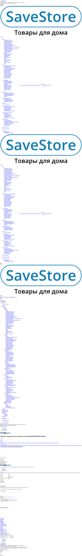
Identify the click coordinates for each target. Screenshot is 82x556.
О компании (6, 414)
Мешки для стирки (55, 445)
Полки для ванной (21, 445)
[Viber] (6, 433)
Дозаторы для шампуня (48, 445)
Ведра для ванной (60, 445)
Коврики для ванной (7, 446)
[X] (5, 433)
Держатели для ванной (75, 445)
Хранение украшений (54, 442)
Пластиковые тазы (14, 446)
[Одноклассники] (2, 433)
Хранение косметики (9, 370)
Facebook (4, 428)
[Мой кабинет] (0, 263)
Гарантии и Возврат (3, 525)
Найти (1, 551)
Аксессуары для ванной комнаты (29, 445)
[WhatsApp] (7, 433)
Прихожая (7, 363)
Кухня (7, 310)
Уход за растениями (9, 379)
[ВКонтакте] (1, 433)
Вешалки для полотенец (67, 445)
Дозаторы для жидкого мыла (39, 445)
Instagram (4, 430)
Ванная (7, 336)
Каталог (5, 308)
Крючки (7, 376)
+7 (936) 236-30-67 (3, 0)
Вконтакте (5, 429)
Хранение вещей (9, 351)
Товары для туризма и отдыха (11, 387)
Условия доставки (3, 524)
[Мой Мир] (3, 433)
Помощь (1, 523)
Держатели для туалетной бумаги (5, 445)
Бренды (1, 520)
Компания (2, 518)
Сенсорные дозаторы (14, 445)
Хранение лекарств (47, 442)
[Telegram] (10, 433)
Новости (1, 519)
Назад (5, 307)
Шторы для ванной (20, 446)
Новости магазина (4, 536)
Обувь (7, 405)
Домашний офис (41, 442)
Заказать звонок (3, 302)
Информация (2, 522)
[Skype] (8, 433)
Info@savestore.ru (4, 426)
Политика (2, 521)
